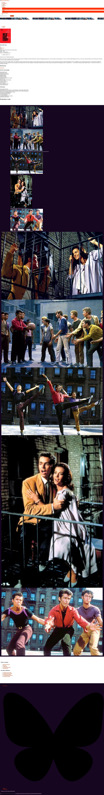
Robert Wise (2, 67)
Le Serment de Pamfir (6, 667)
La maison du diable (6, 676)
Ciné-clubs (4, 5)
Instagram (5, 789)
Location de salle (7, 8)
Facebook (5, 685)
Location (3, 7)
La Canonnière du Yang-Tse (8, 675)
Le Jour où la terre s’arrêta (7, 673)
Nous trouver (6, 11)
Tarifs (3, 6)
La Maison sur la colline (7, 672)
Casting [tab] (3, 27)
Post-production (7, 9)
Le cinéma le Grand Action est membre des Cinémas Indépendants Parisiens (28, 793)
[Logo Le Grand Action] (4, 0)
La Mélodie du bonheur (7, 674)
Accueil (3, 2)
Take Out (4, 665)
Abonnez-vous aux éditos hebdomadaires (8, 791)
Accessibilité (4, 3)
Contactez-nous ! (7, 12)
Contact (3, 10)
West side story (5, 668)
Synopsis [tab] (3, 26)
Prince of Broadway (6, 664)
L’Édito (3, 4)
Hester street (5, 666)
